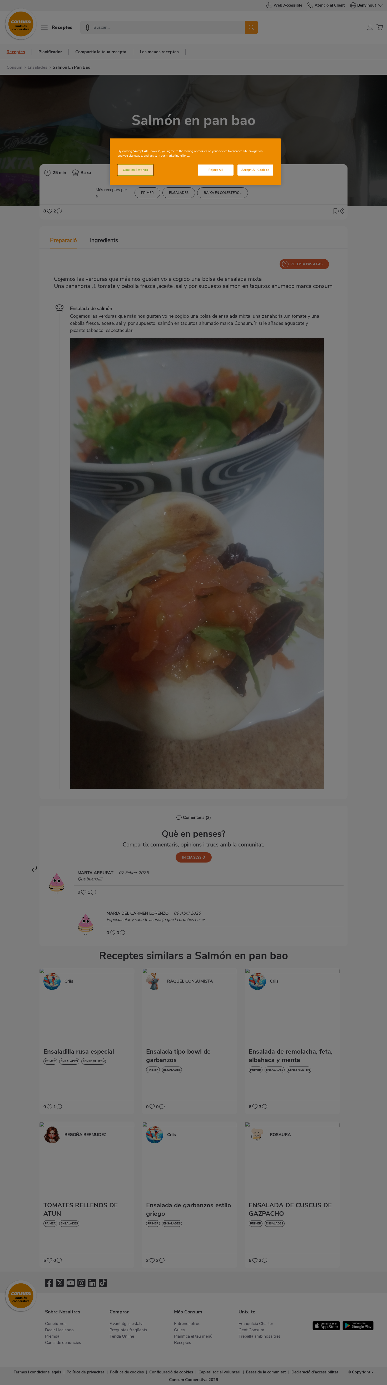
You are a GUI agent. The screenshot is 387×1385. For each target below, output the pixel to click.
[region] (195, 161)
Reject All (216, 170)
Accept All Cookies (255, 170)
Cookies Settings (135, 170)
